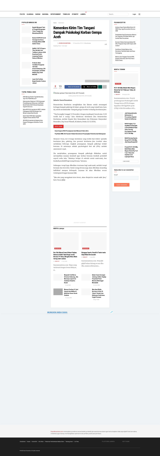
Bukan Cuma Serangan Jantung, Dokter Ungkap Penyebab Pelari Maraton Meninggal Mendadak (99, 279)
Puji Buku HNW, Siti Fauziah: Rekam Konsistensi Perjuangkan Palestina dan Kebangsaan (80, 134)
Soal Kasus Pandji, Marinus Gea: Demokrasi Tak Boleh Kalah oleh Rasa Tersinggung (125, 51)
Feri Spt (57, 261)
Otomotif (75, 14)
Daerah (37, 14)
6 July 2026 (64, 261)
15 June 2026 (96, 285)
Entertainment (56, 14)
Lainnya (82, 14)
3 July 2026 (92, 257)
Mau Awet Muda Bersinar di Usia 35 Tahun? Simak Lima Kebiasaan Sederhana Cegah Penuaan (98, 293)
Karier (28, 441)
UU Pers (76, 441)
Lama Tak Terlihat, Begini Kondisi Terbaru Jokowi (39, 81)
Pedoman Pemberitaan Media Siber (54, 441)
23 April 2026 (96, 299)
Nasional (45, 14)
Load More (126, 161)
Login (134, 14)
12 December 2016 (78, 43)
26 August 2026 (126, 94)
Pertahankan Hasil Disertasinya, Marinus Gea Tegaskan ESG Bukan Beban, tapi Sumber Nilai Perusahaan (125, 36)
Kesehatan (61, 22)
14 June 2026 (68, 297)
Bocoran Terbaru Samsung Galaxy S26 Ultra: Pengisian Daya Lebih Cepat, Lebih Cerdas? (125, 43)
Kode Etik (34, 441)
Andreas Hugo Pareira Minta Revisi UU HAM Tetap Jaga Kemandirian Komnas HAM (125, 29)
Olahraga (30, 14)
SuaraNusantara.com (57, 431)
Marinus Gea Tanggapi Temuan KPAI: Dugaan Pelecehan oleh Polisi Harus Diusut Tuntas (124, 58)
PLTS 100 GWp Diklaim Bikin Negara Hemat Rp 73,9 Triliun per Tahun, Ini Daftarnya (124, 90)
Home (54, 22)
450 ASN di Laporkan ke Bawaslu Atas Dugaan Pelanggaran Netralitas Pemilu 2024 (33, 122)
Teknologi (66, 14)
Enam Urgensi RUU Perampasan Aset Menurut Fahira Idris (72, 131)
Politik (22, 14)
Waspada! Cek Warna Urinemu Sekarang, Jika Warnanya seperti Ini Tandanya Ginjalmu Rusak (71, 279)
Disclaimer (22, 441)
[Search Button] (127, 14)
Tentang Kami (69, 441)
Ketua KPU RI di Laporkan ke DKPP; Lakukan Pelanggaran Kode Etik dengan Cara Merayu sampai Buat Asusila (34, 111)
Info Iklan (41, 441)
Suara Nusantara (64, 43)
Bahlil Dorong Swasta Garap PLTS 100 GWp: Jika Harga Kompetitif (131, 140)
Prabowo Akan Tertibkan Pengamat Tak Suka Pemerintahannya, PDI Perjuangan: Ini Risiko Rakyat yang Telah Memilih (38, 68)
